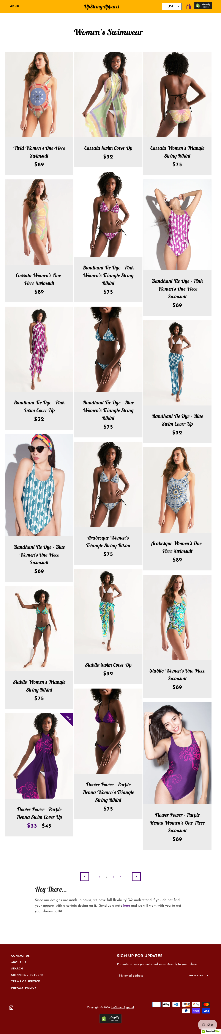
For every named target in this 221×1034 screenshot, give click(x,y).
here (126, 905)
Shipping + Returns (27, 975)
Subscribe (196, 976)
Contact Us (20, 956)
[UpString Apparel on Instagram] (11, 1007)
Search (17, 968)
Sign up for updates (140, 956)
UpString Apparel (102, 6)
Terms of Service (25, 981)
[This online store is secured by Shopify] (203, 6)
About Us (18, 962)
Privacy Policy (23, 988)
